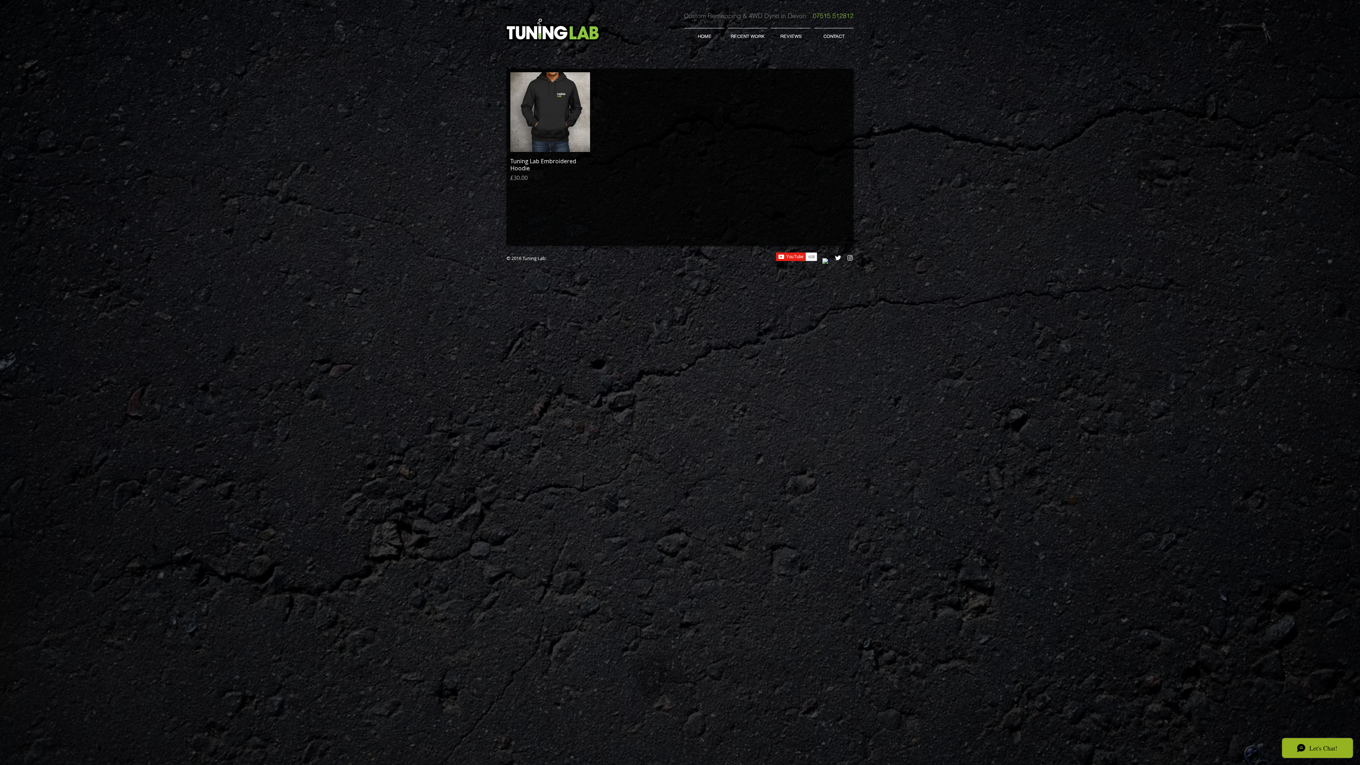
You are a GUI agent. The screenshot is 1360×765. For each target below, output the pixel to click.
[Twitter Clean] (838, 257)
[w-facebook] (825, 261)
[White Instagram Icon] (850, 257)
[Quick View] (550, 112)
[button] (747, 33)
